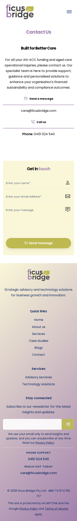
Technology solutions (38, 384)
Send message (41, 243)
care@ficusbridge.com (38, 110)
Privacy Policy (45, 443)
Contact (38, 354)
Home (38, 319)
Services (38, 334)
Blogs (38, 347)
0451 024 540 (44, 134)
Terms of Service (56, 509)
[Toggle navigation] (69, 11)
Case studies (38, 340)
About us (38, 327)
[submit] (68, 424)
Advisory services (38, 377)
